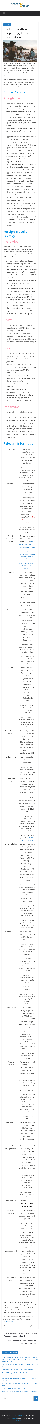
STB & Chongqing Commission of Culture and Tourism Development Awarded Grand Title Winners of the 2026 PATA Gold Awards (20, 1359)
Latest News (7, 24)
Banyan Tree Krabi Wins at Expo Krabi (14, 1388)
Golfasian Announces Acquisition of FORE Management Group (20, 1342)
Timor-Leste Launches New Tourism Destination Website (20, 1392)
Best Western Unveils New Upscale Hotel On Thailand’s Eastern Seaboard (20, 1334)
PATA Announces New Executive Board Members (17, 1370)
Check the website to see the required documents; (27, 554)
